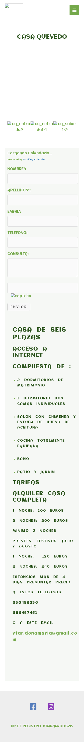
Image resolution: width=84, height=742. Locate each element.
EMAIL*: (14, 212)
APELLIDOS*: (19, 190)
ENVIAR (18, 307)
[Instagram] (51, 706)
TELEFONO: (17, 233)
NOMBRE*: (16, 169)
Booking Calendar (34, 160)
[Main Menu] (74, 10)
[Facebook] (33, 706)
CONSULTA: (17, 254)
